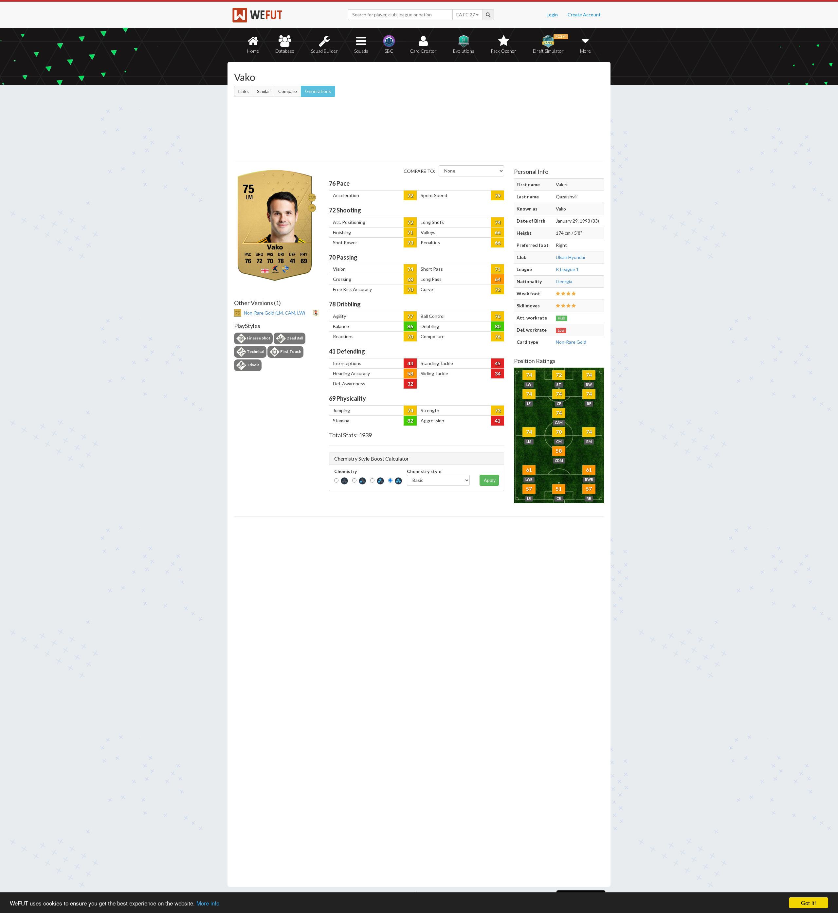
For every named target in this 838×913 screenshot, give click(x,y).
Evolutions (463, 51)
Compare (287, 91)
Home (253, 51)
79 (498, 195)
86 (410, 326)
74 (498, 222)
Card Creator (423, 51)
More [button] (585, 51)
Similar (263, 91)
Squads (361, 51)
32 (410, 383)
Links (243, 91)
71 (410, 232)
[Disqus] (419, 702)
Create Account (584, 14)
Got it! (808, 903)
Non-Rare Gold (571, 342)
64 (498, 279)
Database (284, 51)
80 (498, 326)
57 (529, 488)
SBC (389, 51)
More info (207, 903)
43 (410, 363)
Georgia (564, 281)
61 (529, 469)
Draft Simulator (549, 44)
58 (410, 373)
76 (498, 316)
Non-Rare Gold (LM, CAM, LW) (274, 313)
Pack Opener (503, 51)
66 (498, 232)
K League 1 (567, 269)
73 (410, 242)
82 (410, 420)
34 (498, 373)
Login (552, 14)
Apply (490, 480)
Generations (318, 91)
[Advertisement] (482, 113)
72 (410, 195)
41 (498, 420)
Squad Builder (324, 51)
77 (410, 316)
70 (410, 289)
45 (498, 363)
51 (559, 488)
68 (410, 279)
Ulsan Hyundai (570, 257)
